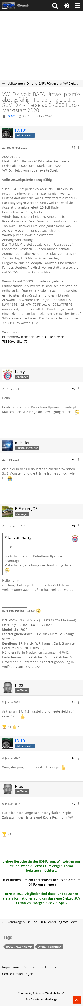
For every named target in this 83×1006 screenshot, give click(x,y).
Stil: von (41, 999)
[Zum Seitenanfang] (77, 1000)
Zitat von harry (17, 537)
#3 (73, 460)
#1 (73, 147)
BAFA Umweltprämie (19, 947)
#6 (73, 758)
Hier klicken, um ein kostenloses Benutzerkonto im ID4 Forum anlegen (41, 882)
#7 (73, 803)
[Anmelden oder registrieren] (66, 5)
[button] (55, 5)
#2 (73, 389)
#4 (73, 526)
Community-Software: (41, 993)
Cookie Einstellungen (17, 974)
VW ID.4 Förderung (49, 947)
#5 (73, 702)
